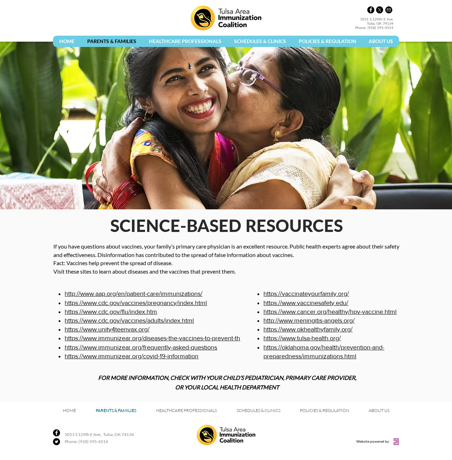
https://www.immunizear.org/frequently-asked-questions (141, 347)
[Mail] (388, 9)
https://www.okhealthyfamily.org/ (307, 329)
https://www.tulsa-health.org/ (302, 338)
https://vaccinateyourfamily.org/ (306, 293)
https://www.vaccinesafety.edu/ (305, 302)
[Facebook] (370, 9)
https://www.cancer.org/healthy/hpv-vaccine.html (330, 311)
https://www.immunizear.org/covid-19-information (131, 356)
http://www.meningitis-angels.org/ (309, 320)
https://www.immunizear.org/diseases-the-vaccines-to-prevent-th (152, 338)
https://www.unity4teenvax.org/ (107, 329)
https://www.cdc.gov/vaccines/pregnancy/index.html (136, 302)
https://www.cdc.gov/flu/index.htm (111, 311)
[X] (379, 9)
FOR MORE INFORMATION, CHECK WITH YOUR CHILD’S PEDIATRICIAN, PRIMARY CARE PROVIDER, (227, 377)
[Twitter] (56, 441)
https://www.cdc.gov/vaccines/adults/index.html (129, 320)
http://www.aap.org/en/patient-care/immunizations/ (133, 293)
